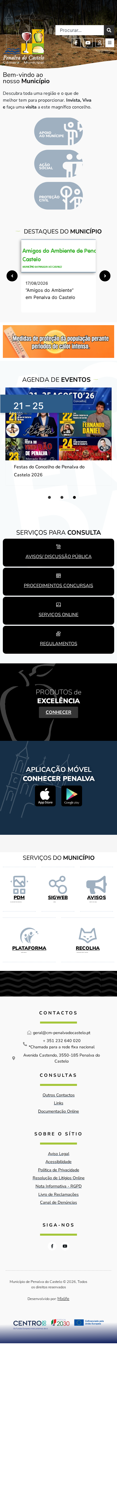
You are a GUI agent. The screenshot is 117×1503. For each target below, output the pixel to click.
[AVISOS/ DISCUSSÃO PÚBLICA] (58, 546)
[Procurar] (109, 30)
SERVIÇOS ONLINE (58, 615)
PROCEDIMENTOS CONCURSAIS (58, 586)
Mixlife (63, 1298)
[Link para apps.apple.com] (45, 796)
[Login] (99, 42)
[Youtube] (88, 42)
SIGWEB (58, 897)
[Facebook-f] (76, 42)
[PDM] (19, 885)
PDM (19, 897)
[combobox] (79, 30)
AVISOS (96, 897)
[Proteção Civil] (58, 196)
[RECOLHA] (88, 935)
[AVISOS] (96, 885)
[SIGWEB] (58, 885)
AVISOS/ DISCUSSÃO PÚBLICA (59, 556)
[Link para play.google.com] (71, 796)
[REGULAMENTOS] (58, 633)
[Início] (23, 36)
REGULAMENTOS (58, 644)
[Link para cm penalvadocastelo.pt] (58, 256)
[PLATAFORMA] (29, 935)
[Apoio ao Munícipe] (58, 131)
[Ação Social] (58, 163)
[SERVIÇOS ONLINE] (58, 604)
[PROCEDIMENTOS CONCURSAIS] (58, 575)
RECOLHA (88, 948)
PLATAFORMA (29, 948)
